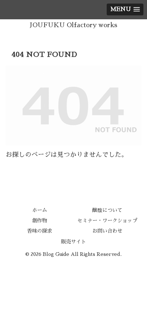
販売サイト (73, 241)
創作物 (39, 220)
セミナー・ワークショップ (107, 220)
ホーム (39, 210)
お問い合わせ (107, 230)
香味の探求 (39, 230)
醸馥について (107, 210)
